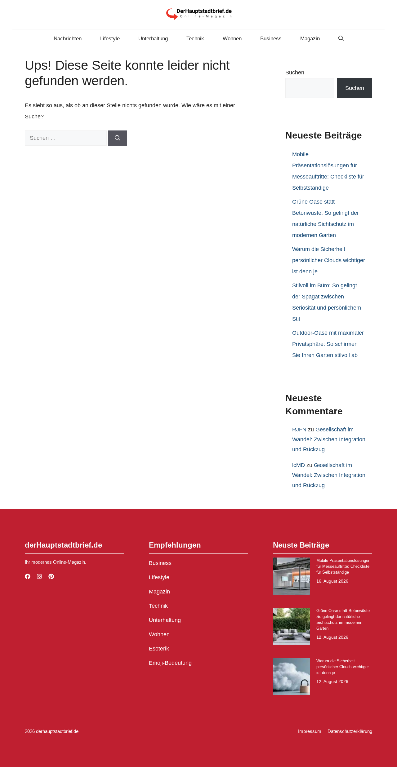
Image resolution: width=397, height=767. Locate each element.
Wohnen (232, 39)
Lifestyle (110, 39)
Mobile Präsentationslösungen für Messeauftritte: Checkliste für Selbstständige (343, 566)
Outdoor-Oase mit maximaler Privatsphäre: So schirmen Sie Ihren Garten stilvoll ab (328, 344)
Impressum (309, 731)
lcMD (298, 465)
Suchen (294, 72)
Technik (195, 39)
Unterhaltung (153, 39)
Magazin (310, 39)
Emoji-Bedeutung (170, 663)
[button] (341, 38)
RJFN (299, 429)
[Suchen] (117, 138)
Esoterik (159, 649)
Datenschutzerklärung (350, 731)
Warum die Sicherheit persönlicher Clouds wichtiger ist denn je (328, 260)
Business (271, 39)
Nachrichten (68, 39)
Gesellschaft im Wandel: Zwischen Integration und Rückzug (328, 439)
